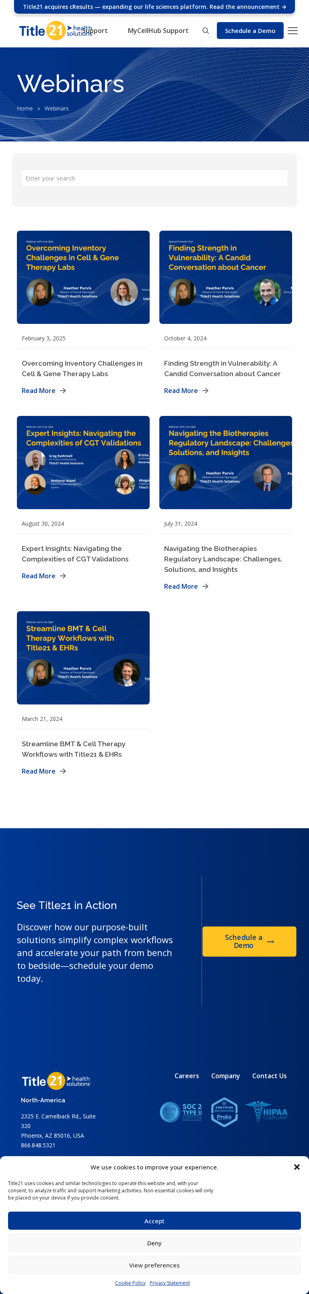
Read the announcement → (248, 6)
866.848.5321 (38, 1145)
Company (225, 1075)
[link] (223, 1112)
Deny (154, 1243)
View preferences (154, 1265)
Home (25, 108)
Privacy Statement (170, 1283)
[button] (297, 1167)
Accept (154, 1221)
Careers (187, 1075)
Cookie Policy (130, 1283)
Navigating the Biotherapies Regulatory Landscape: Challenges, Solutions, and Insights (223, 559)
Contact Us (269, 1075)
